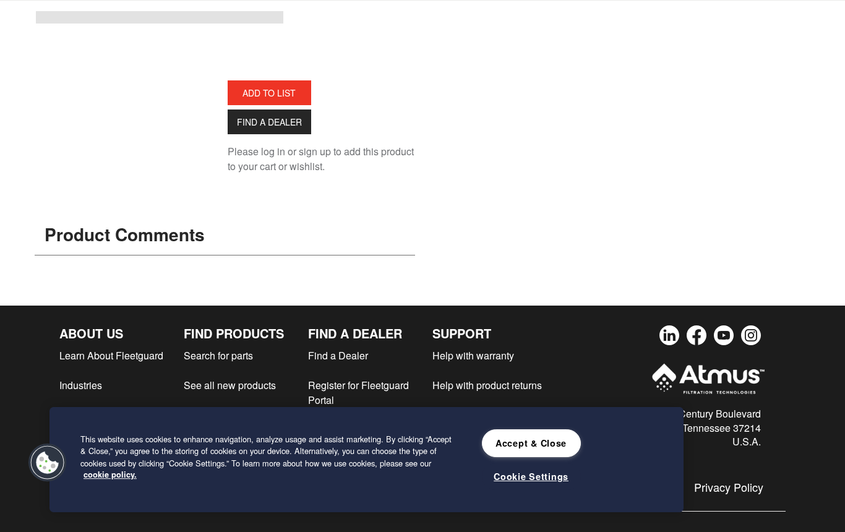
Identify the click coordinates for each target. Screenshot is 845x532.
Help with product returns (487, 385)
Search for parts (218, 355)
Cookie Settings (531, 476)
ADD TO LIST (269, 93)
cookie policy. (110, 474)
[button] (47, 463)
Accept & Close (531, 443)
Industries (80, 385)
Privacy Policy (728, 487)
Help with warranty (473, 355)
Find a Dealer (269, 122)
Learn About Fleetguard (111, 355)
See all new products (230, 385)
